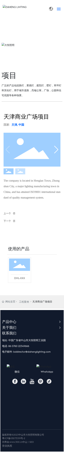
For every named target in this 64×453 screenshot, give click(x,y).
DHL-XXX (19, 278)
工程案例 (24, 301)
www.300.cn (16, 442)
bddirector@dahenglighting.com (32, 351)
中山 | (26, 442)
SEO (31, 442)
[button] (56, 150)
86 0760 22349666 (18, 346)
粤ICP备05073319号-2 (13, 438)
